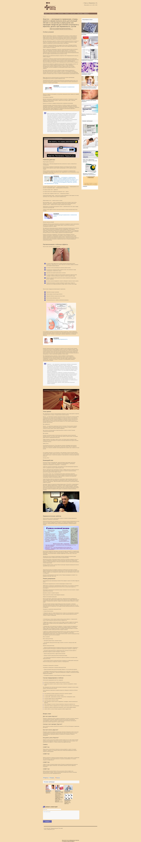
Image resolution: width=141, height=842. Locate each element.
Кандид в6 (85, 186)
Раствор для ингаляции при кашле (68, 792)
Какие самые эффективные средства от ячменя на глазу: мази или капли (90, 160)
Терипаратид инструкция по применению (63, 87)
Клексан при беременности (60, 339)
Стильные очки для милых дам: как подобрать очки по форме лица (67, 802)
